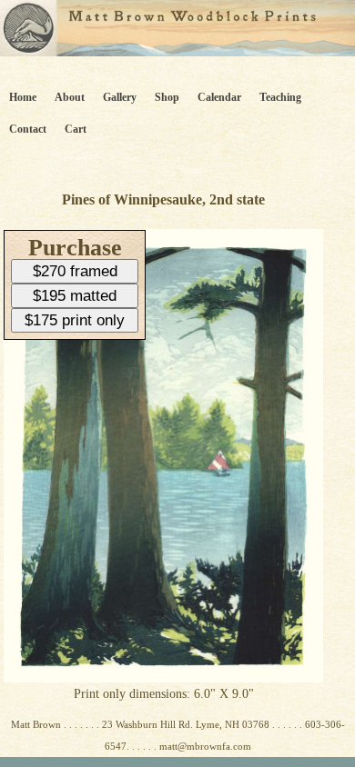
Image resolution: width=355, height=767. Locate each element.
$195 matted (75, 295)
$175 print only (75, 320)
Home (22, 97)
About (70, 97)
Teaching (280, 97)
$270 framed (75, 271)
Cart (75, 129)
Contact (27, 129)
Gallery (120, 97)
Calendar (219, 97)
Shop (167, 97)
